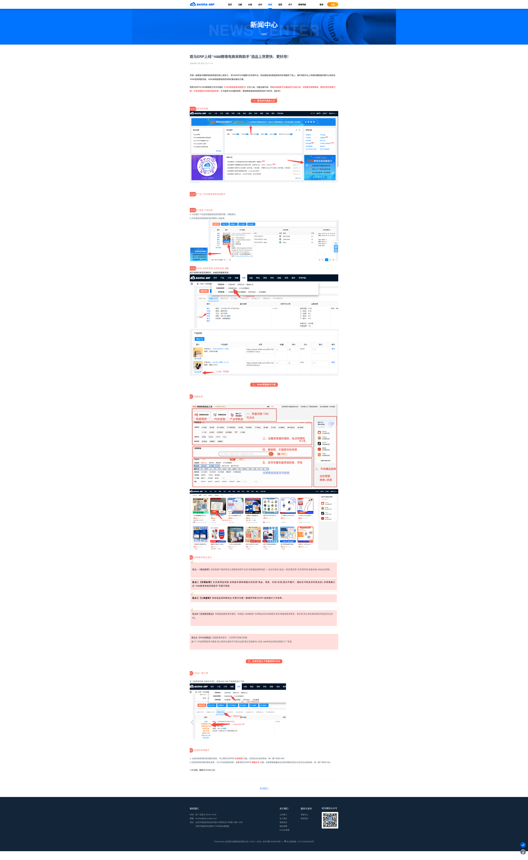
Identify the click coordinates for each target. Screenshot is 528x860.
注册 (333, 4)
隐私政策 (283, 826)
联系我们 (304, 818)
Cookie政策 (284, 829)
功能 (240, 4)
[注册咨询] (523, 851)
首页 (230, 4)
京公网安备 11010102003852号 (300, 841)
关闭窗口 (264, 788)
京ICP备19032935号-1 (272, 841)
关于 (290, 4)
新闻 (270, 4)
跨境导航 (302, 4)
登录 (321, 4)
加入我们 (283, 818)
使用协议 (283, 822)
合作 (260, 4)
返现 (280, 4)
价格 (250, 4)
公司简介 (283, 814)
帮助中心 (304, 814)
